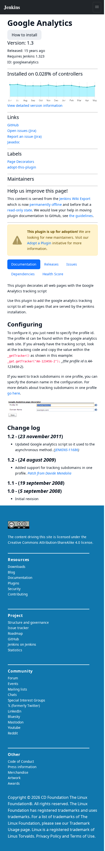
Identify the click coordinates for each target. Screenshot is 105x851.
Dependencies (23, 274)
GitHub (13, 125)
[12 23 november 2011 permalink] (66, 436)
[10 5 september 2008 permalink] (65, 491)
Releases (51, 264)
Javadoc (13, 142)
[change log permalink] (43, 427)
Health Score (52, 274)
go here (13, 393)
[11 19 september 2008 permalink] (67, 483)
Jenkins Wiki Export (74, 198)
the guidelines (81, 215)
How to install (24, 35)
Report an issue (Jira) (24, 136)
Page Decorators (20, 161)
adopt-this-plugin (21, 167)
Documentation (23, 264)
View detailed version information (35, 105)
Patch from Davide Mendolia (49, 473)
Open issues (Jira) (21, 130)
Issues (71, 264)
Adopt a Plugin (39, 243)
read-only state (19, 210)
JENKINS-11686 (66, 449)
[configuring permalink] (45, 324)
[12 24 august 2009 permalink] (59, 460)
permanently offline (46, 204)
